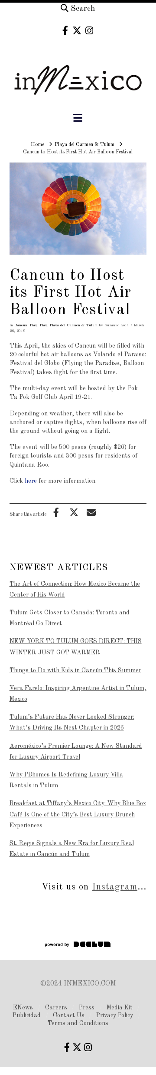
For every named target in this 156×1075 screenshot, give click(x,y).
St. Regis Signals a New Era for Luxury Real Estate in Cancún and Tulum (72, 848)
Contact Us (68, 1015)
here (31, 481)
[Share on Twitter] (73, 512)
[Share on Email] (91, 512)
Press (86, 1008)
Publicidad (27, 1015)
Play (33, 325)
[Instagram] (89, 30)
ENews (23, 1008)
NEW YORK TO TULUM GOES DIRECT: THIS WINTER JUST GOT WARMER (76, 646)
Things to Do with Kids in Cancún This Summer (75, 670)
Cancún (20, 325)
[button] (77, 118)
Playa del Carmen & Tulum (74, 325)
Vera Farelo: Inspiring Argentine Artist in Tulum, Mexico (78, 693)
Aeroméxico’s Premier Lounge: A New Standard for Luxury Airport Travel (76, 751)
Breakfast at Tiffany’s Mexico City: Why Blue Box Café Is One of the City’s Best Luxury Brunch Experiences (78, 814)
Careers (56, 1008)
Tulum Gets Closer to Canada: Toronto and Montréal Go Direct (70, 618)
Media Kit (120, 1008)
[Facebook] (65, 30)
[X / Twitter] (76, 30)
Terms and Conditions (78, 1023)
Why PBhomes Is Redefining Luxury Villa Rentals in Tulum (66, 780)
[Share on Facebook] (56, 512)
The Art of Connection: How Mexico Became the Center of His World (75, 589)
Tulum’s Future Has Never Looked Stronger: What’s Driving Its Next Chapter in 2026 (72, 722)
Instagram (114, 887)
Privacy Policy (114, 1015)
